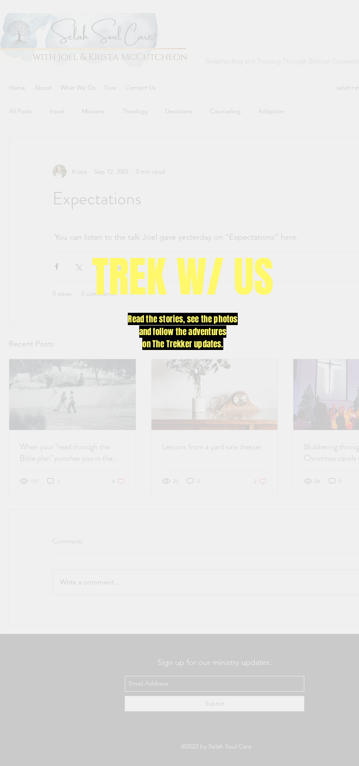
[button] (319, 293)
